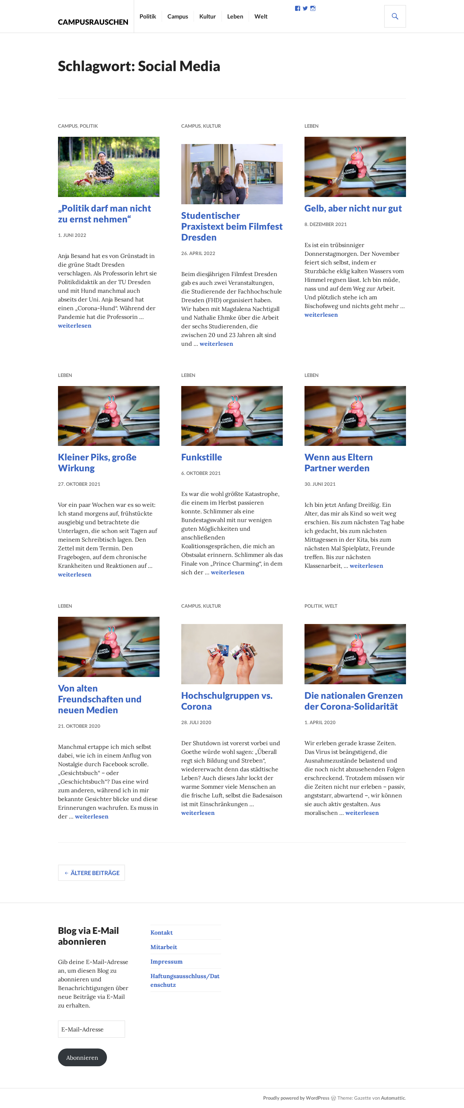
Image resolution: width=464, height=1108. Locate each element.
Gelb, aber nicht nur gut (353, 207)
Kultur (207, 16)
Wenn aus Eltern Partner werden (338, 462)
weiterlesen (74, 325)
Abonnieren (82, 1057)
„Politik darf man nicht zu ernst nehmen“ (104, 213)
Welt (261, 16)
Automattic (393, 1098)
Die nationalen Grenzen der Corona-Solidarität (353, 700)
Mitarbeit (163, 947)
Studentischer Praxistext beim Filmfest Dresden (232, 226)
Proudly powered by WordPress (296, 1098)
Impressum (166, 961)
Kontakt (161, 932)
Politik (148, 16)
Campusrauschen (93, 21)
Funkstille (201, 456)
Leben (235, 16)
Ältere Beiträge (95, 872)
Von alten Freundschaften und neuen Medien (100, 698)
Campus (177, 16)
